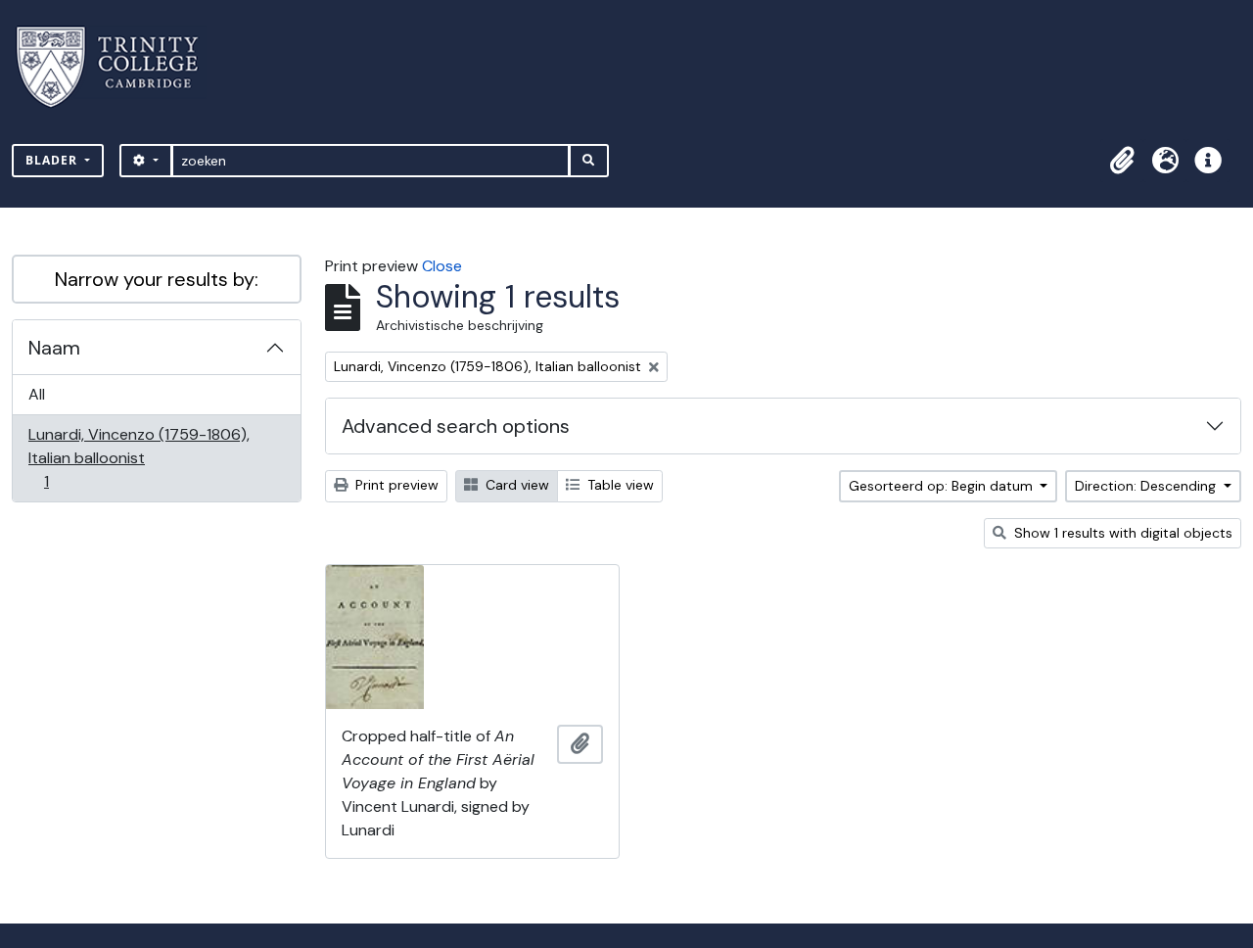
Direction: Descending (1147, 486)
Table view (618, 485)
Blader (53, 160)
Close (442, 266)
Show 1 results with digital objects (1121, 533)
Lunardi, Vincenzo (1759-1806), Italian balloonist (138, 457)
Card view (515, 485)
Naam (54, 347)
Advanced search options (456, 426)
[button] (1121, 160)
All (36, 394)
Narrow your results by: (156, 279)
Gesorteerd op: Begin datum (943, 486)
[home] (119, 67)
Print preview (395, 485)
